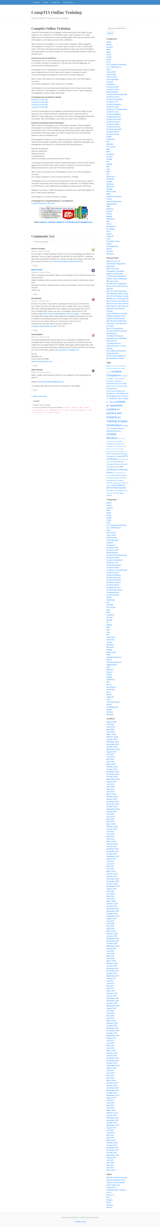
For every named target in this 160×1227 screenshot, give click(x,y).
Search (110, 33)
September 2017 (112, 976)
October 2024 (112, 777)
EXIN (108, 152)
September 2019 (112, 916)
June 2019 (110, 924)
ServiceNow (111, 226)
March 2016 (111, 1021)
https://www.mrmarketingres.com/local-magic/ (60, 314)
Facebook (36, 2)
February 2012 (112, 1143)
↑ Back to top (80, 1222)
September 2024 (113, 779)
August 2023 (111, 811)
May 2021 (110, 866)
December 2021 (112, 849)
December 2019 (112, 909)
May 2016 (110, 1016)
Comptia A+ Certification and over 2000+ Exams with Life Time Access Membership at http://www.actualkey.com (116, 386)
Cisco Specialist (112, 79)
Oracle (108, 199)
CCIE (108, 62)
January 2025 (111, 769)
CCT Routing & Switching (116, 64)
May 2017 (110, 986)
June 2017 (110, 983)
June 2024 (110, 787)
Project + (110, 211)
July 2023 (110, 814)
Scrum (108, 224)
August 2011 (111, 1158)
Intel (108, 169)
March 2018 (111, 961)
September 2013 (112, 1095)
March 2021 (111, 871)
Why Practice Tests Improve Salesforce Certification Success (117, 308)
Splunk (109, 234)
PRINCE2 (110, 209)
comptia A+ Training (46, 222)
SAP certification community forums (117, 470)
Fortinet (109, 157)
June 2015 (110, 1043)
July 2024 (110, 784)
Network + (110, 1195)
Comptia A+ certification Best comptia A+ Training (117, 399)
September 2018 (112, 946)
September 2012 (112, 1125)
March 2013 (111, 1110)
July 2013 (110, 1100)
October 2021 (111, 854)
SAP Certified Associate (118, 475)
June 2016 (110, 1013)
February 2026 (112, 737)
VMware (109, 251)
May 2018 (110, 956)
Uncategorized (112, 246)
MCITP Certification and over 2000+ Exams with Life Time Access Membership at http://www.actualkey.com (116, 449)
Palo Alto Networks (113, 201)
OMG (108, 194)
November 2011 (112, 1150)
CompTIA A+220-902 (39, 107)
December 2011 (112, 1148)
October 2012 (111, 1123)
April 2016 (110, 1018)
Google (109, 159)
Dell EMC (109, 144)
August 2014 (111, 1068)
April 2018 (110, 958)
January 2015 (111, 1055)
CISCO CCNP (111, 77)
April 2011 (110, 1168)
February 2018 (112, 963)
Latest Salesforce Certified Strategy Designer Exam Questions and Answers (116, 316)
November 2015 (112, 1031)
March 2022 (111, 841)
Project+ (109, 1200)
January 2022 (111, 846)
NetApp (109, 189)
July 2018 (110, 951)
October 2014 (111, 1063)
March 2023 (111, 824)
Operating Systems (113, 196)
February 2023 (112, 826)
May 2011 (110, 1165)
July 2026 (110, 724)
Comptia (109, 82)
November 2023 (112, 804)
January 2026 (111, 739)
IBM (107, 167)
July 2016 (110, 1011)
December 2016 (112, 998)
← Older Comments (39, 396)
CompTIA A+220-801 (39, 100)
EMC (108, 149)
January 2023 (111, 829)
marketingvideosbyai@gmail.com (51, 382)
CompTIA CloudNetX (114, 99)
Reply (35, 265)
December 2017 (112, 968)
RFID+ (108, 1202)
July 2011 (110, 1160)
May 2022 (110, 836)
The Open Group (112, 241)
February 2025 (112, 767)
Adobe (108, 45)
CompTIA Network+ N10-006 (42, 203)
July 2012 (110, 1130)
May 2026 (110, 729)
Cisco (108, 69)
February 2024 (112, 797)
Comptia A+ (111, 84)
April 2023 (110, 821)
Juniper (109, 181)
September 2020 (113, 886)
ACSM (108, 42)
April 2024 (110, 792)
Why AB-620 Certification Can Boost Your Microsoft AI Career (116, 323)
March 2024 (111, 794)
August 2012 (111, 1128)
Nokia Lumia (111, 191)
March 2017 (111, 991)
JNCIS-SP (110, 179)
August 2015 (111, 1038)
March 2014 (111, 1080)
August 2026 (111, 722)
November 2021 (112, 851)
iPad (108, 172)
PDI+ (108, 1197)
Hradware (109, 444)
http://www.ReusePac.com (41, 361)
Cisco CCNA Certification (120, 366)
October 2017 (111, 973)
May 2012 (110, 1135)
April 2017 (110, 988)
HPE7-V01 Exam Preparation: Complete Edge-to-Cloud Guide (115, 271)
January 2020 (111, 906)
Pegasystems (111, 204)
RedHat (109, 216)
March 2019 (111, 931)
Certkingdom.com (85, 222)
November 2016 (112, 1001)
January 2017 (111, 996)
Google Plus (55, 2)
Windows (110, 254)
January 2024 (111, 799)
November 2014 (112, 1060)
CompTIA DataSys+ (114, 104)
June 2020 (110, 894)
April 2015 (110, 1048)
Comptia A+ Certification (65, 222)
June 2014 (110, 1073)
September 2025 (113, 749)
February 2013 (112, 1113)
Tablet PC (110, 236)
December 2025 (112, 742)
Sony (108, 231)
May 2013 (110, 1105)
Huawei (109, 164)
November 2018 (112, 941)
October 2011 (111, 1153)
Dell (107, 142)
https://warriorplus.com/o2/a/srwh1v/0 (68, 261)
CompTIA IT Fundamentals (116, 109)
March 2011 (110, 1170)
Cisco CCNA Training (111, 368)
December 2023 (112, 802)
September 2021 (112, 856)
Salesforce (110, 219)
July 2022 (110, 831)
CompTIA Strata (112, 134)
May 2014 (110, 1075)
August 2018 (111, 948)
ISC (107, 174)
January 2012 (111, 1145)
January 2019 (111, 936)
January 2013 (111, 1115)
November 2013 (112, 1090)
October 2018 (111, 943)
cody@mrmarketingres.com (42, 326)
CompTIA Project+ (113, 122)
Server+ (109, 1207)
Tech (108, 239)
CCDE (108, 59)
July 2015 (110, 1041)
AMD (108, 50)
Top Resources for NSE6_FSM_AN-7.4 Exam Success (116, 345)
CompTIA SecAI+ (113, 124)
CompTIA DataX (112, 107)
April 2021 (110, 869)
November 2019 (112, 911)
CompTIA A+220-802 (39, 102)
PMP (108, 206)
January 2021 (111, 876)
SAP (108, 221)
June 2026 (110, 727)
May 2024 (110, 789)
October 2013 (111, 1093)
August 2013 (111, 1098)
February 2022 (112, 844)
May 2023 (110, 819)
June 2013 (110, 1103)
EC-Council (110, 147)
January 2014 (111, 1085)
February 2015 (112, 1053)
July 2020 (110, 891)
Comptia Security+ (113, 127)
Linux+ (109, 1192)
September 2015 (112, 1036)
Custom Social (68, 2)
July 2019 (110, 921)
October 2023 (111, 807)
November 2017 (112, 971)
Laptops (118, 444)
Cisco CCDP (111, 72)
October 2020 (111, 884)
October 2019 (111, 914)
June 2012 (110, 1133)
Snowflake (110, 229)
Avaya (108, 55)
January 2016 (111, 1026)
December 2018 (112, 938)
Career (109, 57)
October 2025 (111, 747)
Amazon (109, 47)
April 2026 (110, 732)
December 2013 (112, 1088)
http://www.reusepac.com (69, 350)
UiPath (109, 244)
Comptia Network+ (113, 117)
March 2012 (111, 1140)
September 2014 (112, 1065)
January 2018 (111, 966)
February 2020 (112, 904)
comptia (116, 371)
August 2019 (111, 919)
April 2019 (110, 929)
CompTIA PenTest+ (114, 119)
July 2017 (110, 981)
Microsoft (110, 186)
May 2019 (110, 926)
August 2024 (111, 782)
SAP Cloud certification (113, 478)
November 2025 (112, 744)
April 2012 (110, 1138)
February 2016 (112, 1023)
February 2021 (112, 874)
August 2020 (111, 889)
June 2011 (110, 1163)
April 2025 (110, 762)
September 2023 (113, 809)
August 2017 (111, 978)
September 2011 (112, 1155)
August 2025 (111, 752)
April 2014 (110, 1078)
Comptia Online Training (115, 1190)
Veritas (109, 249)
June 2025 (110, 757)
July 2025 (110, 754)
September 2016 (112, 1006)
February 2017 (112, 993)
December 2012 (112, 1118)
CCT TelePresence (113, 67)
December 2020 (112, 879)
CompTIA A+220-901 (39, 105)
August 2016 (111, 1008)
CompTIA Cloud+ (113, 97)
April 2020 (110, 899)
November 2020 (112, 881)
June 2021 (110, 864)
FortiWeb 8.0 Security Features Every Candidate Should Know (116, 338)
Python (109, 214)
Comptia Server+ (113, 132)
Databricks (110, 139)
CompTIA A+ (111, 1187)
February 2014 (112, 1083)
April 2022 (110, 839)
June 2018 (110, 953)
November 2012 (112, 1120)
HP (107, 162)
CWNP (108, 137)
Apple (108, 52)
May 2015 (110, 1046)
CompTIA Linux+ (112, 112)
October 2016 (111, 1003)
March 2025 (111, 764)
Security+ (109, 483)
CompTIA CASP (112, 87)
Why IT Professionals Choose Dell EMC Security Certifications (116, 330)
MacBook (110, 184)
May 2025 (110, 759)
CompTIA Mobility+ (113, 114)
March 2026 (111, 734)
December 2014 (112, 1058)
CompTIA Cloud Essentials (116, 94)
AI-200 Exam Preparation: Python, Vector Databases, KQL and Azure (116, 278)
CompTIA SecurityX (114, 129)
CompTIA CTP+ (112, 102)
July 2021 (110, 861)
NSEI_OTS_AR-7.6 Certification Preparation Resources (116, 263)
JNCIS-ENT (110, 177)
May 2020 (110, 896)
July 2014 (110, 1070)
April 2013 (110, 1108)
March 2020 (111, 901)
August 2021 (111, 859)
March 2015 (111, 1051)
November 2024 (112, 774)
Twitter (45, 2)
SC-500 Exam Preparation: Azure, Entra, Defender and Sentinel (117, 286)
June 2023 (110, 816)
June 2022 (110, 834)
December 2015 (112, 1028)
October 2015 (111, 1033)
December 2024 (112, 772)
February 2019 (112, 933)
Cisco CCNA (111, 74)
